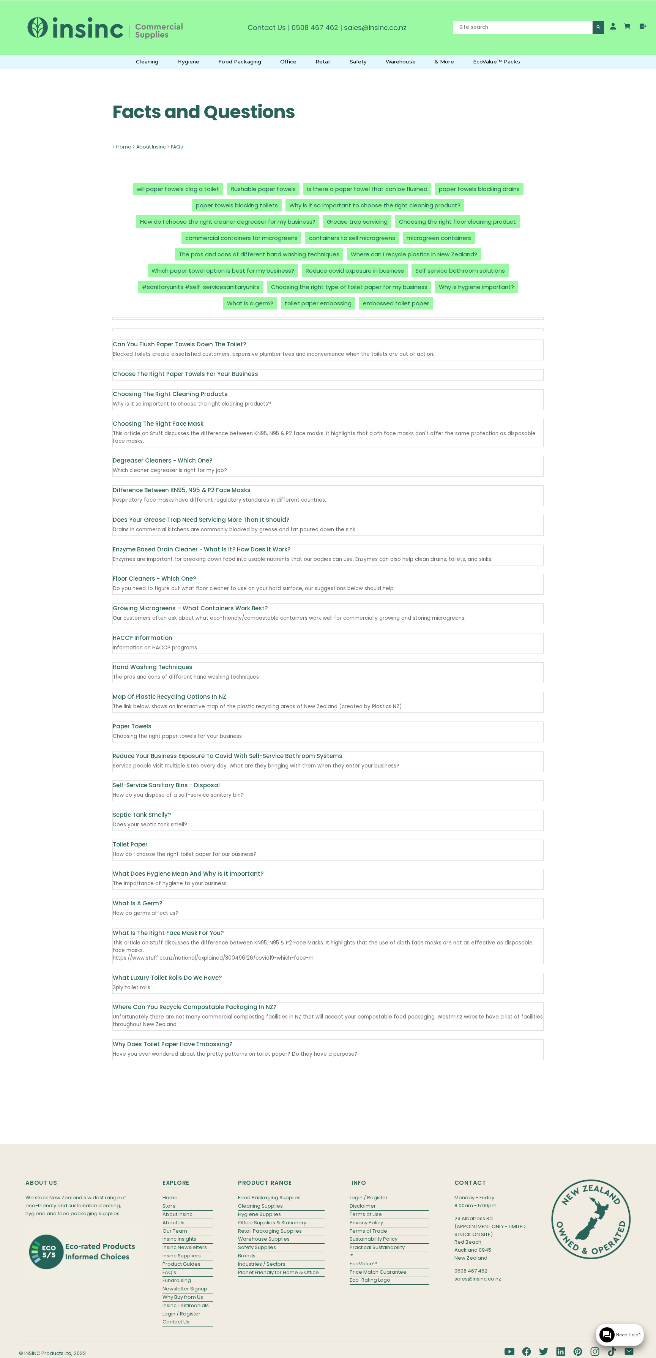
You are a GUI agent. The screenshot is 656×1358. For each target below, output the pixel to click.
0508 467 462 (315, 27)
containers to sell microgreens (352, 238)
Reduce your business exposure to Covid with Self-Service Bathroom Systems (227, 756)
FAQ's (169, 1272)
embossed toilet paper (396, 303)
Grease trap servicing (357, 222)
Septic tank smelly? (142, 815)
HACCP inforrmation (142, 638)
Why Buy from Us (182, 1297)
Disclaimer (363, 1206)
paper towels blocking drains (479, 189)
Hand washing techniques (152, 667)
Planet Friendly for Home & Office (278, 1272)
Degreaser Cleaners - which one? (162, 460)
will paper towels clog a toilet (178, 189)
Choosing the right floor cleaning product (457, 222)
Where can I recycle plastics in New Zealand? (414, 254)
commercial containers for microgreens (241, 238)
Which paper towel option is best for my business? (222, 271)
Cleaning (147, 61)
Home (123, 147)
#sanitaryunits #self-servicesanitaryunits (201, 287)
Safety (358, 61)
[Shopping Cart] (628, 27)
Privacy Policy (366, 1222)
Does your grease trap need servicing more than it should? (201, 520)
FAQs (177, 147)
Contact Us (267, 27)
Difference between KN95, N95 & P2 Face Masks (182, 490)
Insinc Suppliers (181, 1255)
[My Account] (613, 26)
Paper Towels (132, 726)
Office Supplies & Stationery (272, 1222)
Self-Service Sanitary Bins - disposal (166, 785)
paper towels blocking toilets (237, 205)
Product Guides (181, 1264)
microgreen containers (439, 238)
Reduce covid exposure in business (355, 271)
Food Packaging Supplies (269, 1197)
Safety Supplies (257, 1247)
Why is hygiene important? (476, 287)
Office (288, 61)
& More (444, 61)
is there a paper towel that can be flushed (367, 189)
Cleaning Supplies (260, 1206)
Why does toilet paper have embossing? (172, 1044)
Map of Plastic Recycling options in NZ (169, 697)
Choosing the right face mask (158, 424)
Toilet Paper (130, 844)
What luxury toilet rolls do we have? (167, 978)
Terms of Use (366, 1214)
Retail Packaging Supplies (270, 1231)
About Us (173, 1222)
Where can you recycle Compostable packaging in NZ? (194, 1007)
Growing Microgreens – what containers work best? (190, 608)
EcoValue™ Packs (496, 61)
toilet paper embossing (318, 303)
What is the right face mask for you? (168, 933)
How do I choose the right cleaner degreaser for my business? (227, 222)
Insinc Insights (179, 1239)
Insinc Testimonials (185, 1305)
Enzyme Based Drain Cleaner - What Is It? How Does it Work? (201, 549)
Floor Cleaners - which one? (154, 579)
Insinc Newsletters (184, 1247)
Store (169, 1206)
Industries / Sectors (261, 1264)
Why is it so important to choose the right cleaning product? (374, 205)
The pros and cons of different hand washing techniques (259, 254)
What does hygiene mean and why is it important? (188, 874)
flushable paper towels (263, 189)
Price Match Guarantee (378, 1272)
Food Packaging (239, 61)
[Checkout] (643, 26)
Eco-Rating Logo (370, 1280)
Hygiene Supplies (259, 1214)
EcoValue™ (363, 1263)
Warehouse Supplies (264, 1239)
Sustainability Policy (373, 1239)
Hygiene (188, 61)
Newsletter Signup (184, 1288)
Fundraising (176, 1280)
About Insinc (151, 147)
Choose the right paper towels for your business (185, 374)
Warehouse (401, 61)
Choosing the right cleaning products (170, 394)
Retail (323, 61)
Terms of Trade (368, 1231)
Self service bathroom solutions (460, 271)
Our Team (174, 1231)
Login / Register (181, 1313)
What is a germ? (250, 303)
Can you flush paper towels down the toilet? (179, 344)
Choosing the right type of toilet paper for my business (349, 287)
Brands (246, 1255)
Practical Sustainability (377, 1247)
